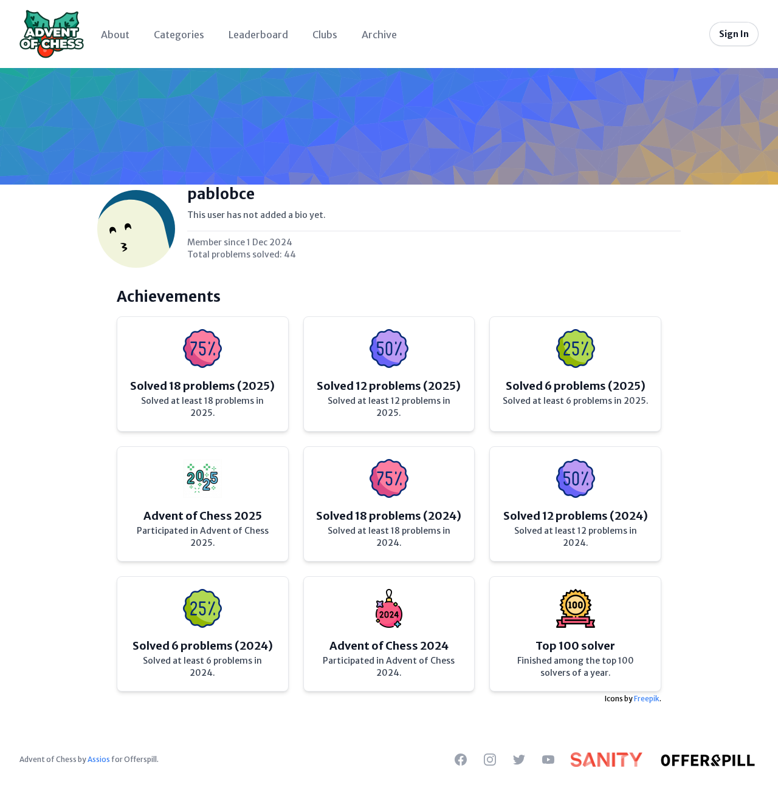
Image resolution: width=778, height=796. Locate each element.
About (115, 35)
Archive (379, 35)
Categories (179, 35)
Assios (99, 759)
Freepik (646, 698)
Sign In (734, 34)
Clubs (324, 35)
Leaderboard (258, 35)
